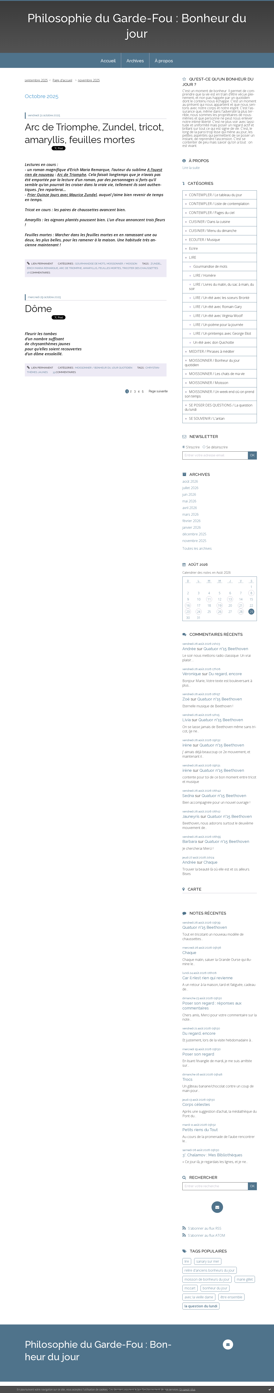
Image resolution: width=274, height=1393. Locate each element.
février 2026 (191, 521)
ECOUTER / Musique (204, 239)
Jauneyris (191, 816)
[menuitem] (108, 60)
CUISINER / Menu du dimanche (213, 230)
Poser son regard (198, 1054)
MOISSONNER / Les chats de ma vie (217, 373)
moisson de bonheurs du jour (207, 1279)
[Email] (217, 1207)
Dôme (38, 308)
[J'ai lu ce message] (269, 1389)
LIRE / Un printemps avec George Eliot (222, 333)
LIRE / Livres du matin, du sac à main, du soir (221, 286)
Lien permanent (42, 263)
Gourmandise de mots (90, 263)
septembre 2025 (36, 80)
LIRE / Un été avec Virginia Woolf (218, 315)
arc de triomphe (70, 268)
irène (187, 745)
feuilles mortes (109, 268)
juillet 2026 (190, 488)
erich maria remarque (42, 268)
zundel (155, 263)
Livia (186, 720)
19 (219, 605)
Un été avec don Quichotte (213, 342)
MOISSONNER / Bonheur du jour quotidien (103, 367)
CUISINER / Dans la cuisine (209, 221)
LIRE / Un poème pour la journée (218, 324)
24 (198, 612)
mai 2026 (189, 501)
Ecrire (193, 248)
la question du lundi (201, 1306)
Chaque (210, 862)
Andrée (189, 648)
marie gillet (245, 1279)
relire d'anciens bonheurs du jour (210, 1270)
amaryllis (90, 268)
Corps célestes (196, 1104)
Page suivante (158, 391)
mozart (190, 1288)
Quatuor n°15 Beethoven (226, 648)
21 (241, 605)
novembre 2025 (89, 80)
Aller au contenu (14, 3)
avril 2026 (189, 508)
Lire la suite (191, 167)
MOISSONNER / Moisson (122, 263)
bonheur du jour (215, 1288)
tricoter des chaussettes (140, 268)
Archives (135, 60)
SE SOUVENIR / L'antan (207, 418)
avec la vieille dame (199, 1297)
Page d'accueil (62, 80)
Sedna (188, 795)
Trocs (187, 1079)
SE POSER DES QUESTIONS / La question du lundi (218, 407)
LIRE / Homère (204, 275)
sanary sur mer (207, 1261)
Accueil (108, 60)
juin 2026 (189, 494)
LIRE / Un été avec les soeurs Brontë (221, 297)
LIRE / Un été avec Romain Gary (217, 306)
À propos (164, 60)
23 (188, 612)
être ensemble (231, 1297)
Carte (194, 889)
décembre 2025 (194, 534)
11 (209, 599)
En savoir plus (187, 1389)
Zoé (186, 699)
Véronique (191, 674)
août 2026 (190, 481)
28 (241, 612)
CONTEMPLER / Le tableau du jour (215, 195)
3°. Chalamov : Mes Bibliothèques (212, 1155)
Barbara (189, 841)
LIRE (192, 257)
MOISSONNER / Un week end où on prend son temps (219, 394)
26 (219, 612)
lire (187, 1261)
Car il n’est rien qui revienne (207, 978)
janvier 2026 (191, 527)
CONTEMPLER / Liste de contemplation (219, 203)
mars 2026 (190, 514)
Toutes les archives (197, 548)
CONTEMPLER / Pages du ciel (211, 212)
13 (230, 599)
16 (188, 605)
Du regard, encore (225, 674)
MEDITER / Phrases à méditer (211, 351)
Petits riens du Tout (200, 1129)
